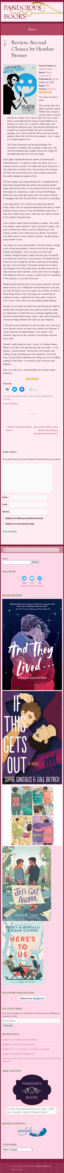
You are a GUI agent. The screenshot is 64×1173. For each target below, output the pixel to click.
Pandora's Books (22, 13)
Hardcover (51, 89)
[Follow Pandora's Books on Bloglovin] (32, 1000)
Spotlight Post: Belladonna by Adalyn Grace (18, 1054)
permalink (7, 399)
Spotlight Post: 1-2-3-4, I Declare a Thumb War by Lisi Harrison (26, 1049)
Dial (53, 79)
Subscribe (7, 1025)
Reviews (38, 396)
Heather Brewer (46, 69)
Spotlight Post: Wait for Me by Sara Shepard (18, 1044)
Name (5, 497)
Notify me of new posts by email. (20, 524)
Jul (5, 42)
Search (5, 559)
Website (5, 512)
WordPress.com (16, 1169)
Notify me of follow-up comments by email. (24, 518)
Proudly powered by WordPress (22, 1166)
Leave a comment (10, 404)
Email (5, 504)
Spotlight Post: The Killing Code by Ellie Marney (19, 1040)
